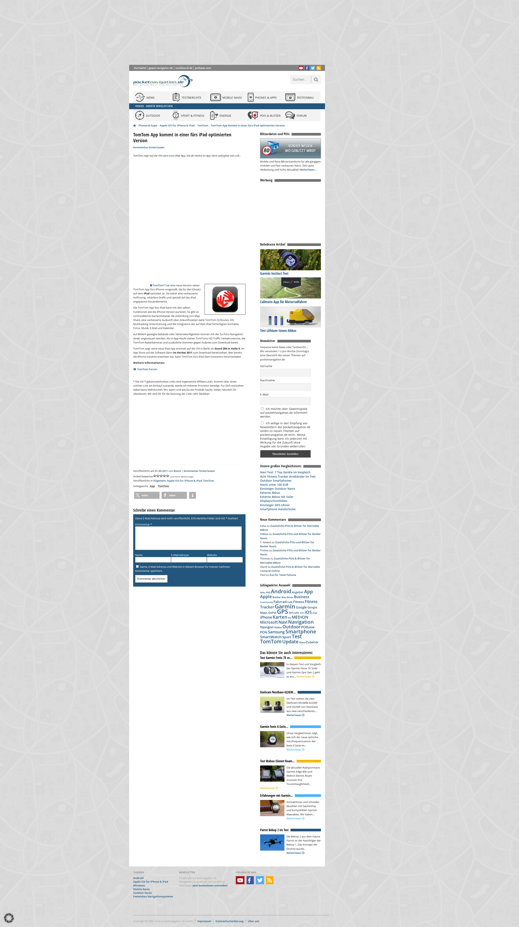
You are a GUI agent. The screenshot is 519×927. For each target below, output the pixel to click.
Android (281, 591)
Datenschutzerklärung (229, 921)
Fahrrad (280, 601)
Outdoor (291, 626)
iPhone (266, 617)
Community (266, 602)
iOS (308, 612)
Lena (263, 526)
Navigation (301, 621)
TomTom (202, 125)
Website (212, 555)
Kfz (289, 617)
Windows (139, 885)
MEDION (300, 617)
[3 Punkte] (161, 475)
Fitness (298, 602)
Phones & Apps (147, 125)
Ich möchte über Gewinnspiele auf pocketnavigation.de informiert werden (283, 412)
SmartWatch (271, 636)
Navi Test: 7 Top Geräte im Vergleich (285, 472)
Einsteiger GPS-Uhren (275, 505)
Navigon (267, 627)
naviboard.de (183, 68)
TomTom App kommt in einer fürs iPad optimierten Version (248, 125)
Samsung (276, 632)
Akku (262, 592)
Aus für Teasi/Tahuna (282, 575)
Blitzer (290, 597)
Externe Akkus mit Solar (276, 497)
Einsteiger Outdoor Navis (277, 489)
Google (301, 607)
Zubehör (312, 642)
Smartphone (300, 631)
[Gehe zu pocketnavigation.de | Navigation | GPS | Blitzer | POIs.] (134, 125)
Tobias (264, 534)
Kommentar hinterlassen (148, 147)
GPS (282, 611)
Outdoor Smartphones (276, 480)
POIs (263, 632)
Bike (284, 597)
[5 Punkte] (167, 475)
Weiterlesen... (308, 169)
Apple (266, 596)
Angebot (297, 592)
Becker (276, 597)
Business (301, 596)
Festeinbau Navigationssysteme (153, 896)
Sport (286, 636)
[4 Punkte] (164, 475)
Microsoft (269, 622)
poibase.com (203, 68)
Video (302, 642)
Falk (290, 602)
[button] (147, 495)
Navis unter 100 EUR (274, 484)
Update (290, 641)
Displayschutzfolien (273, 501)
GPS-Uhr (294, 613)
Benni (177, 471)
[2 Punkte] (158, 475)
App (152, 486)
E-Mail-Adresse (180, 555)
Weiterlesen (304, 676)
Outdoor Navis (142, 893)
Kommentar (143, 524)
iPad (314, 612)
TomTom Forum (147, 369)
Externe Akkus (270, 493)
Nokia (278, 627)
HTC (302, 612)
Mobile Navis (141, 889)
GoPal (272, 613)
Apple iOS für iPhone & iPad (177, 125)
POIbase (308, 627)
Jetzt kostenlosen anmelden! (210, 885)
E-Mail (264, 394)
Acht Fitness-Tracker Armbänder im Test (288, 476)
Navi (282, 622)
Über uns (253, 921)
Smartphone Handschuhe (278, 509)
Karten (280, 617)
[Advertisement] (230, 32)
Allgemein (159, 480)
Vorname (266, 366)
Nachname (267, 380)
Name (139, 555)
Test (297, 636)
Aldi (268, 592)
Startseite (140, 68)
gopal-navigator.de (161, 68)
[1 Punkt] (154, 475)
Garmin (285, 606)
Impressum (204, 921)
